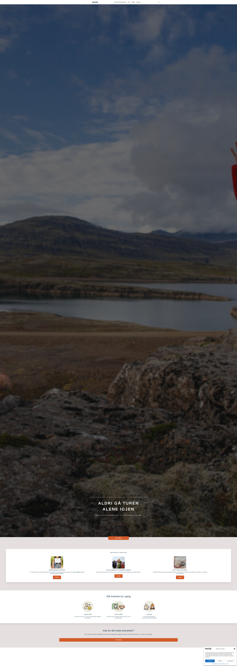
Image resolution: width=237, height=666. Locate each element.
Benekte (220, 660)
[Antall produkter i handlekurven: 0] (158, 2)
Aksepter (210, 660)
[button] (234, 648)
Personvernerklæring (221, 663)
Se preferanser (230, 660)
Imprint (227, 663)
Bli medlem (118, 538)
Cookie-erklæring (215, 663)
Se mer (57, 577)
